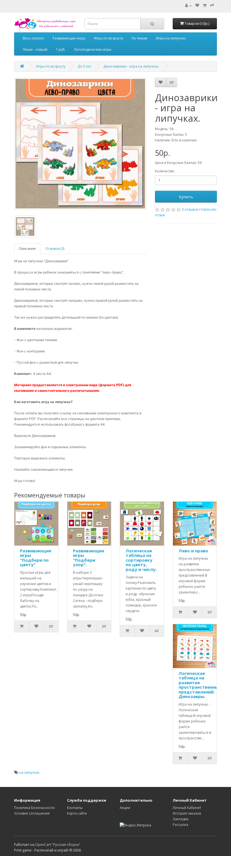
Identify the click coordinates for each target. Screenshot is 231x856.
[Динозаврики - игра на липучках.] (80, 143)
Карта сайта (77, 813)
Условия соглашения (32, 813)
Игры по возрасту (108, 38)
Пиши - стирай (35, 49)
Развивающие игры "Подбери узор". (88, 558)
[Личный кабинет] (188, 5)
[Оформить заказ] (212, 5)
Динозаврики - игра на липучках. (131, 66)
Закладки (180, 819)
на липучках (29, 772)
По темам (139, 38)
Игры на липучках (171, 38)
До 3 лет (84, 66)
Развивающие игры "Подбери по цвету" (35, 558)
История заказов (187, 813)
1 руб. (61, 49)
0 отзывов (190, 209)
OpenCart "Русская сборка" (57, 844)
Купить (186, 196)
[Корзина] (204, 5)
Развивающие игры (69, 38)
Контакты (75, 807)
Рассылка (180, 824)
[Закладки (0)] (197, 5)
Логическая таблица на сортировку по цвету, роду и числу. (141, 560)
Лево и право (193, 550)
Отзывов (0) (54, 248)
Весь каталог (33, 38)
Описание (27, 248)
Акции (125, 807)
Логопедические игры (92, 49)
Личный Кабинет (187, 807)
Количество (164, 171)
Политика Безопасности (34, 807)
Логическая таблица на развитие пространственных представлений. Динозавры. (200, 684)
